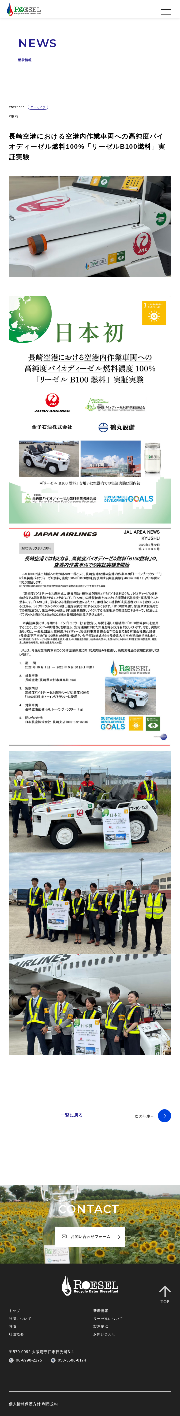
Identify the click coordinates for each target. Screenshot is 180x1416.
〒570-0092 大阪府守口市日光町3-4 (41, 1352)
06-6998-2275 (29, 1360)
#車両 (13, 116)
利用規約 (50, 1404)
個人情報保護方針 (25, 1404)
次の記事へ (145, 1116)
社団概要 (16, 1334)
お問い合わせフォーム (91, 1237)
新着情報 (100, 1311)
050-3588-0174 (72, 1360)
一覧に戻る (72, 1115)
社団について (20, 1319)
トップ (14, 1311)
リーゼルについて (108, 1319)
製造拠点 (100, 1326)
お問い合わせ (104, 1334)
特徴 (12, 1326)
